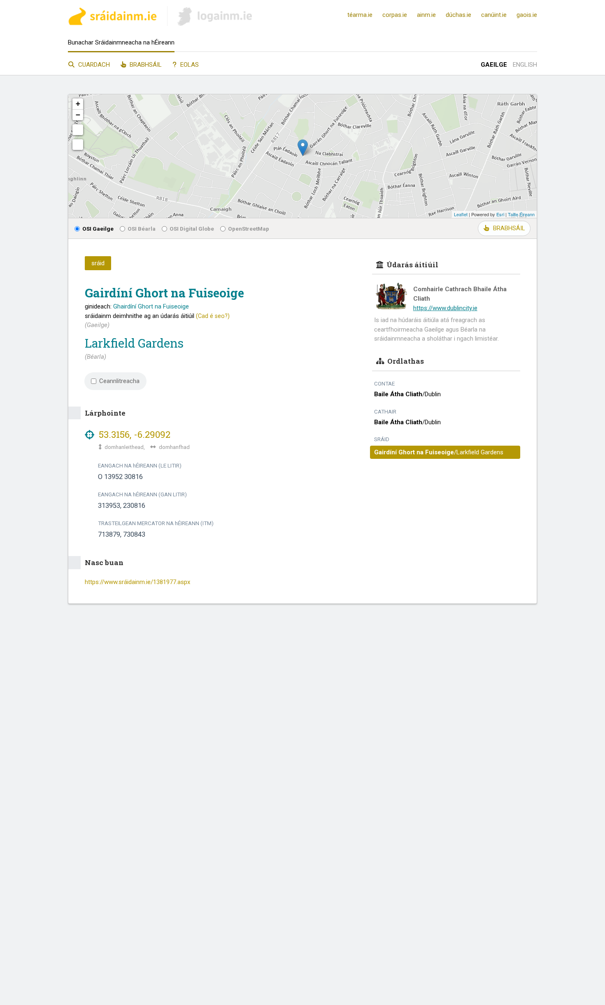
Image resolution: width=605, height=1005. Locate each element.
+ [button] (78, 103)
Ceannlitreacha (119, 381)
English (525, 64)
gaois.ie (527, 15)
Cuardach (93, 64)
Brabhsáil (145, 64)
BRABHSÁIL (509, 228)
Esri (500, 214)
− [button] (78, 114)
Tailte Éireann (521, 214)
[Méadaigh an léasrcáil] (77, 129)
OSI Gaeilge (98, 228)
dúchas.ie (458, 15)
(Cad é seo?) (213, 316)
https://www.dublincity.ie (445, 308)
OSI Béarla (142, 228)
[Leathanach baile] (112, 17)
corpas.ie (394, 15)
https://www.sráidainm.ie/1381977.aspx (137, 582)
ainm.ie (426, 15)
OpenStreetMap (248, 228)
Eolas (189, 64)
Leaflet (461, 214)
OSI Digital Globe (192, 228)
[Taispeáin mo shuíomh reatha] (77, 144)
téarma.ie (359, 15)
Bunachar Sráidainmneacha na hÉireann (121, 42)
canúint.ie (494, 15)
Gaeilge (494, 64)
